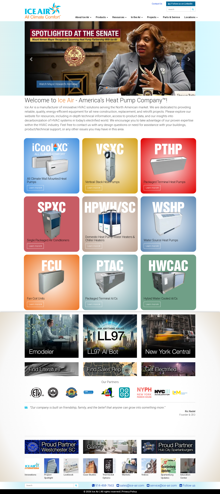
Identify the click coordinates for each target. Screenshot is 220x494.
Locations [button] (190, 17)
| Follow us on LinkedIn (181, 4)
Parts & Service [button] (171, 17)
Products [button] (101, 17)
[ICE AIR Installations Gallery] (110, 447)
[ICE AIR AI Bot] (110, 336)
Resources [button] (118, 17)
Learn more (36, 187)
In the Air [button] (136, 17)
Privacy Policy (129, 491)
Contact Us (157, 4)
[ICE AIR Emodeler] (52, 336)
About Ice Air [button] (82, 17)
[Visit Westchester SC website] (52, 447)
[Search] (76, 485)
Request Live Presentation (54, 84)
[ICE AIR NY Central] (168, 336)
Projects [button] (152, 17)
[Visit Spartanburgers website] (168, 447)
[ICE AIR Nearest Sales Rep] (110, 369)
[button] (192, 9)
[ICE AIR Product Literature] (52, 369)
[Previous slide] (31, 58)
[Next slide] (189, 58)
